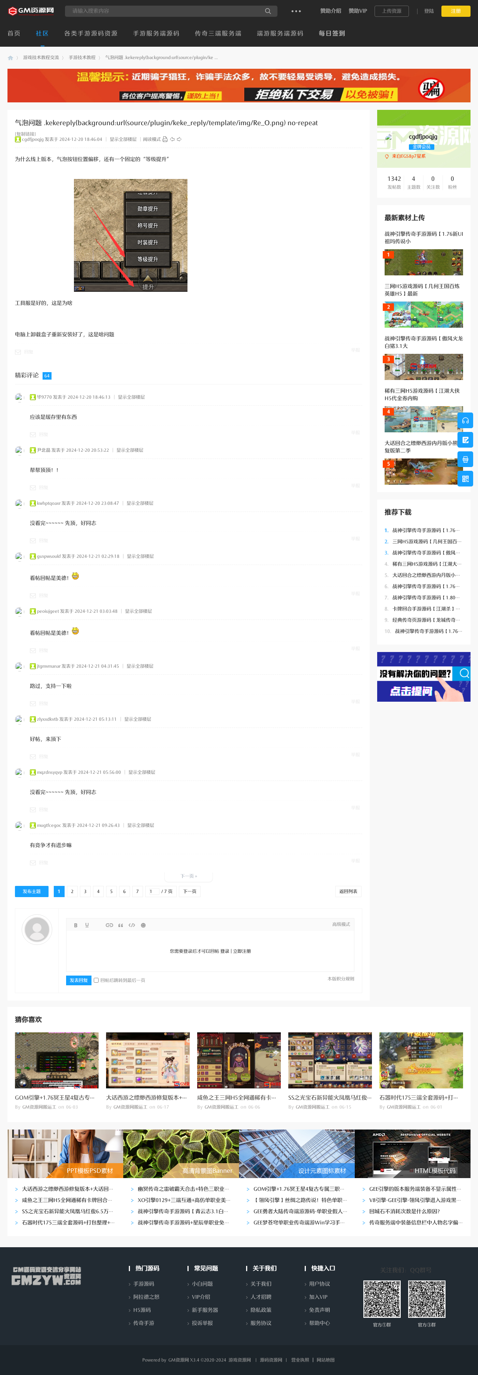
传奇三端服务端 (218, 33)
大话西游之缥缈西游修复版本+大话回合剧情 (161, 1098)
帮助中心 (319, 1323)
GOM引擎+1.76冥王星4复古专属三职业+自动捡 (74, 1098)
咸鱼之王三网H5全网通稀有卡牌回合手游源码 (254, 1098)
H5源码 (142, 1310)
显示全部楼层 (123, 139)
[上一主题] (172, 139)
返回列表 (348, 891)
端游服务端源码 (280, 33)
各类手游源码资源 (91, 33)
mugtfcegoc (49, 825)
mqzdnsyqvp (49, 772)
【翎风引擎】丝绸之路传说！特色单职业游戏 (306, 1200)
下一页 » (188, 876)
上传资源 (391, 11)
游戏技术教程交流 (41, 57)
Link (109, 925)
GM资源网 (10, 57)
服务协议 (261, 1323)
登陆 (429, 11)
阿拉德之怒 (146, 1297)
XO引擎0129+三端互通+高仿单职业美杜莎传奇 (192, 1200)
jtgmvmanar (48, 666)
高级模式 (341, 924)
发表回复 (79, 980)
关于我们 (261, 1284)
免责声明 (319, 1310)
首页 (14, 33)
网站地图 (326, 1360)
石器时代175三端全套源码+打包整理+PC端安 (74, 1223)
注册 (456, 11)
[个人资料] (393, 148)
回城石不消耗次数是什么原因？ (406, 1211)
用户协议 (319, 1284)
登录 (224, 951)
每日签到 (332, 33)
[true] (268, 11)
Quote (120, 925)
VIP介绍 (201, 1297)
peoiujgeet (48, 611)
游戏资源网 (240, 1360)
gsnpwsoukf (49, 556)
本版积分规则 (341, 979)
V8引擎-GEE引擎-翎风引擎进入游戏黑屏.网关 (421, 1200)
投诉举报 (202, 1323)
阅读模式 (152, 139)
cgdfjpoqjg (33, 139)
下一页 (189, 891)
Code (132, 925)
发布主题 (32, 891)
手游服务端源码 (156, 33)
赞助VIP (358, 11)
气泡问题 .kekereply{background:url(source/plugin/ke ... (161, 57)
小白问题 (202, 1284)
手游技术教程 (82, 57)
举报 (355, 350)
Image (98, 925)
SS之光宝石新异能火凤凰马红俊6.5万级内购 (342, 1098)
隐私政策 (261, 1310)
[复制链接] (25, 134)
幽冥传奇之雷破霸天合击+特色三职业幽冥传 (189, 1189)
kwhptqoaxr (48, 503)
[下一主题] (179, 139)
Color (87, 925)
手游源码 (143, 1284)
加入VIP (318, 1297)
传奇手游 (143, 1323)
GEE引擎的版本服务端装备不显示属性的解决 (420, 1189)
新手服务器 (205, 1310)
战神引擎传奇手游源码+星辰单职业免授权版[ (190, 1223)
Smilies (143, 925)
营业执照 (300, 1360)
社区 (42, 33)
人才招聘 (261, 1297)
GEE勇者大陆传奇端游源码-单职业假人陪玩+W (307, 1211)
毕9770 (44, 397)
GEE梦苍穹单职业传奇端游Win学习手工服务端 (307, 1223)
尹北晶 (43, 450)
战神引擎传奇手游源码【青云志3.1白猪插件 (188, 1211)
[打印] (165, 139)
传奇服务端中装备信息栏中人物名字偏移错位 (421, 1223)
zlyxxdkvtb (47, 719)
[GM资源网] (31, 15)
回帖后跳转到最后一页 (122, 980)
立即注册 (242, 951)
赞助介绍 (330, 11)
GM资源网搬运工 (39, 1107)
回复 (28, 352)
